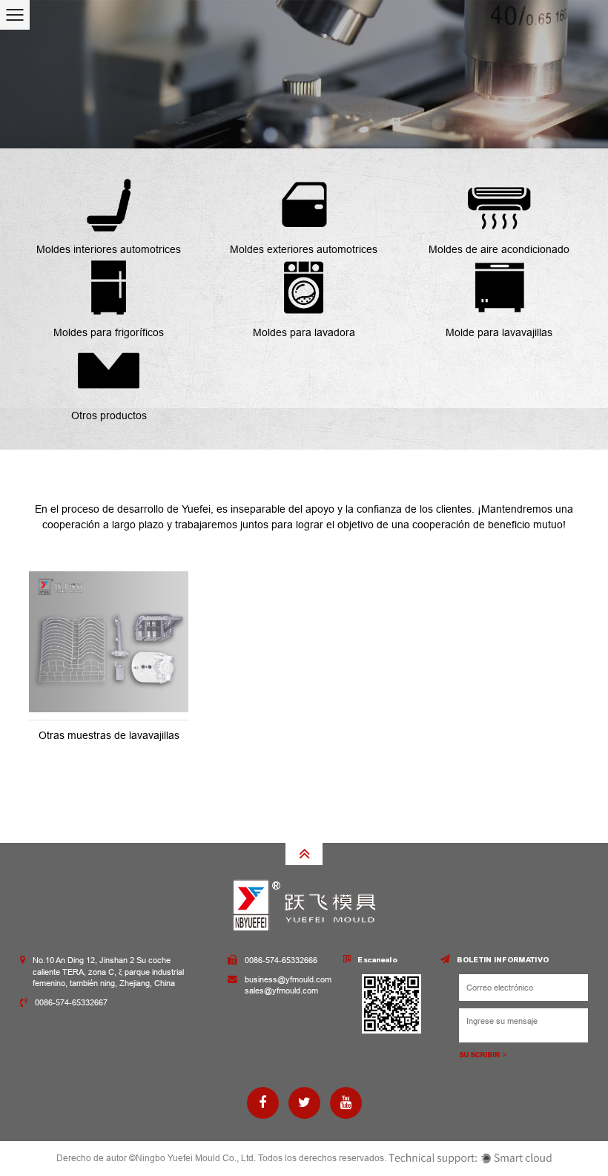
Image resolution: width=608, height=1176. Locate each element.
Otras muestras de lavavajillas (109, 735)
